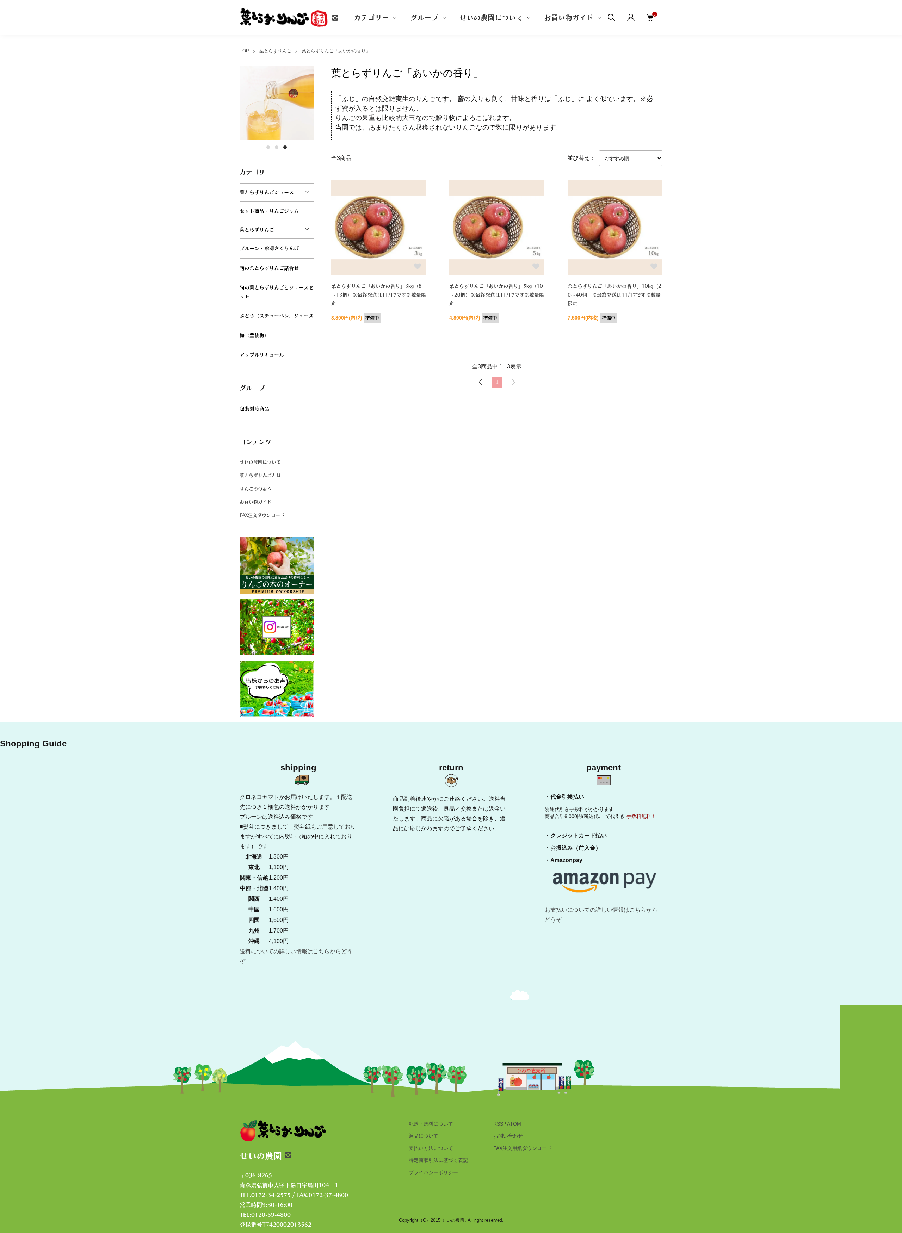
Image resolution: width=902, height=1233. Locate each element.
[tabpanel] (277, 103)
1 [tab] (268, 147)
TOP (244, 51)
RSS (498, 1124)
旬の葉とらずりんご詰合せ (269, 268)
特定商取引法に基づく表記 (438, 1160)
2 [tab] (276, 147)
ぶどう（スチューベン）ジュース (277, 315)
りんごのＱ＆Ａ (256, 489)
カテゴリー (371, 17)
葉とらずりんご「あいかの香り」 (336, 51)
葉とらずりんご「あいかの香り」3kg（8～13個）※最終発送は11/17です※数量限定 (378, 295)
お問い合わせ (508, 1136)
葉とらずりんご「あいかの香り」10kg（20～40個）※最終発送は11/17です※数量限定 (614, 295)
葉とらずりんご (275, 51)
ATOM (514, 1124)
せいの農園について (491, 17)
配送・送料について (431, 1124)
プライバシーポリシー (433, 1172)
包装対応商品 (254, 408)
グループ (424, 17)
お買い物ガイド (568, 17)
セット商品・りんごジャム (269, 211)
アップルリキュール (262, 354)
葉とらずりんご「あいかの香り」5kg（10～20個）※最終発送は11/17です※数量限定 (496, 295)
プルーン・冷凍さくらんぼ (269, 248)
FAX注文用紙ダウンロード (522, 1148)
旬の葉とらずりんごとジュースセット (277, 292)
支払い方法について (431, 1148)
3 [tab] (285, 147)
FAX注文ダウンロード (262, 515)
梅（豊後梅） (254, 335)
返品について (423, 1136)
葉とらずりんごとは (260, 475)
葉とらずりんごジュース (267, 192)
